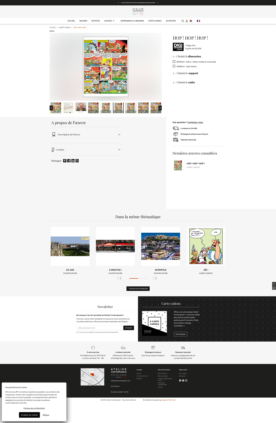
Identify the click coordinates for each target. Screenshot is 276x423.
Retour (52, 31)
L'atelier (108, 21)
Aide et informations (164, 370)
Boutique (139, 378)
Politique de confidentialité (34, 408)
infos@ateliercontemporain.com (120, 381)
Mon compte (183, 373)
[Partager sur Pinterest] (64, 160)
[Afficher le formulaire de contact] (274, 288)
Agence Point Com (169, 400)
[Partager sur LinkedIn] (73, 160)
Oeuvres (83, 21)
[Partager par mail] (77, 160)
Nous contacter (162, 373)
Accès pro (171, 21)
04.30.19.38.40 (115, 386)
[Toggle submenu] (115, 21)
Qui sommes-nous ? (142, 376)
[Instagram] (186, 380)
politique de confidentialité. (110, 332)
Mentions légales (163, 376)
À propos (139, 370)
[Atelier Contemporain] (138, 11)
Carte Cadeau (155, 21)
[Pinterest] (183, 380)
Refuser (46, 415)
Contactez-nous (195, 122)
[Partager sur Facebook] (69, 160)
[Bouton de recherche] (182, 21)
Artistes (96, 21)
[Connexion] (186, 21)
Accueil (71, 21)
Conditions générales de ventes (165, 379)
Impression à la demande (132, 21)
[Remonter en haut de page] (274, 284)
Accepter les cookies (29, 415)
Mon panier (182, 376)
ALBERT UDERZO (65, 27)
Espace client (183, 370)
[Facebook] (180, 380)
